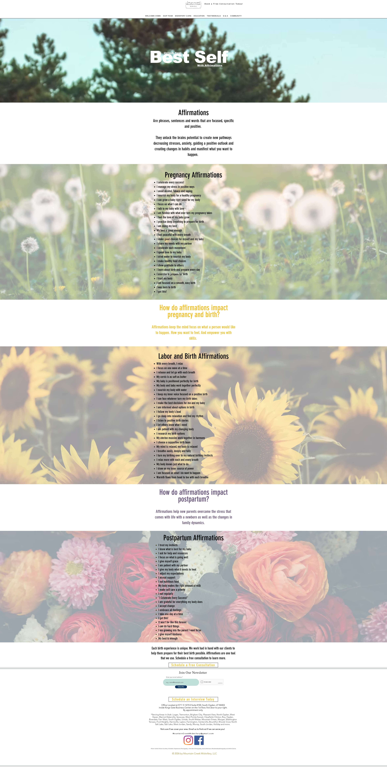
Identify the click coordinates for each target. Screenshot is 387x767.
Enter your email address (174, 677)
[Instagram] (188, 740)
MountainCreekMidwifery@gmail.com (193, 734)
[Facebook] (199, 740)
